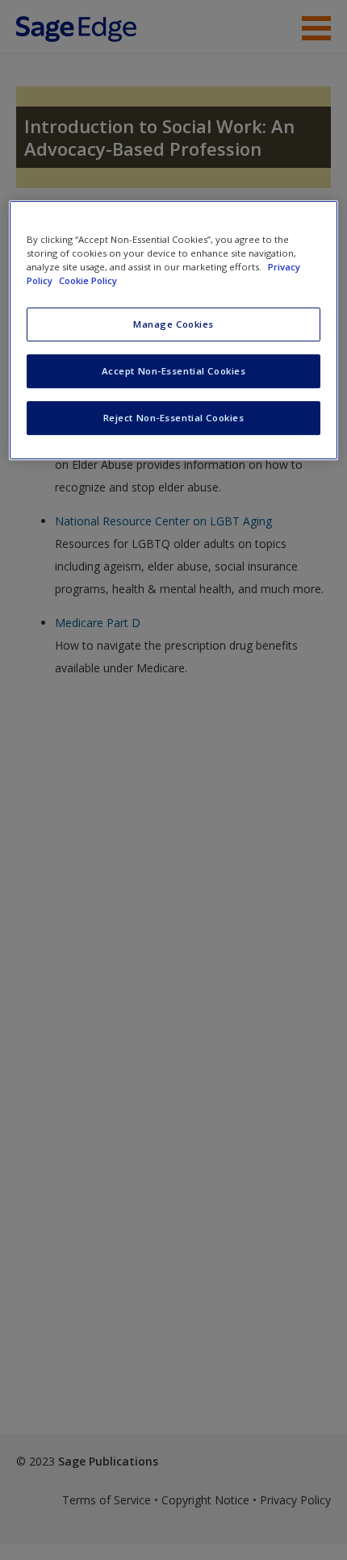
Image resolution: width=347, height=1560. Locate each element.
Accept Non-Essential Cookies (174, 371)
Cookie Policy (88, 280)
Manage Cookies (173, 324)
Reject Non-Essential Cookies (174, 418)
